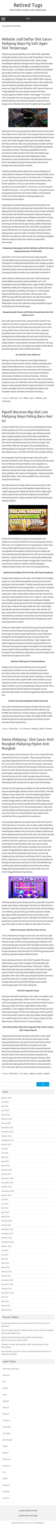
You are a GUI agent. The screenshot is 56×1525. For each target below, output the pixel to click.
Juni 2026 (4, 1102)
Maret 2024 (5, 1216)
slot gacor (6, 1466)
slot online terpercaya (11, 1369)
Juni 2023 (4, 1255)
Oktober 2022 (6, 1288)
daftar (25, 398)
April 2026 (5, 1110)
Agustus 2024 (6, 1195)
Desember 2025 (7, 1127)
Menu (28, 19)
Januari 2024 (6, 1225)
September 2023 (7, 1242)
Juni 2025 (4, 1153)
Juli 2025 (4, 1149)
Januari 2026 (6, 1123)
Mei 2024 (4, 1208)
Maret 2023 (5, 1267)
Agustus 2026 (6, 1098)
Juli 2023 (4, 1250)
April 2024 (5, 1212)
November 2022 (7, 1284)
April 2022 (5, 1301)
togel (5, 1394)
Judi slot (6, 1498)
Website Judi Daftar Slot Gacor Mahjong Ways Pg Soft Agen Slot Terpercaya (27, 43)
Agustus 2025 (6, 1144)
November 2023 (7, 1233)
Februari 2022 (6, 1310)
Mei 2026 (4, 1106)
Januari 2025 (6, 1174)
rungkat (46, 1073)
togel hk (6, 1401)
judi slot (6, 1453)
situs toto (6, 1375)
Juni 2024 (4, 1204)
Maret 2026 (5, 1115)
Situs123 (6, 1407)
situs (45, 398)
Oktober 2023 (6, 1238)
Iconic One (15, 1523)
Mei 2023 (4, 1259)
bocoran (26, 728)
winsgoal (6, 1491)
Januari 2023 (6, 1276)
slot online (6, 1433)
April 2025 (5, 1161)
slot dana (6, 1420)
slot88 (5, 1446)
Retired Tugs (28, 5)
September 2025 (7, 1140)
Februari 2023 (6, 1271)
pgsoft (41, 728)
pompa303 (7, 1427)
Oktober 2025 (6, 1136)
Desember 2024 (7, 1178)
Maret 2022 (5, 1305)
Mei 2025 (4, 1157)
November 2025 (7, 1132)
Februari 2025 (6, 1170)
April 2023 (5, 1263)
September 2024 (7, 1191)
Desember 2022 (7, 1280)
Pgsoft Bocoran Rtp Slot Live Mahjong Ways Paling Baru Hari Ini (27, 416)
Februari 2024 (6, 1221)
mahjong (38, 398)
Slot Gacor (14, 398)
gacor (32, 398)
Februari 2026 (6, 1119)
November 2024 (7, 1182)
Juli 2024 (4, 1199)
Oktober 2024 (6, 1187)
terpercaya (6, 401)
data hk (5, 1388)
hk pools (6, 1414)
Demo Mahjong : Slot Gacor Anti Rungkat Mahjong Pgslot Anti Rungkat (28, 743)
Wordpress (40, 1523)
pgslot (39, 1073)
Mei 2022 (4, 1297)
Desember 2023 (7, 1229)
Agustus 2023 (6, 1246)
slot (4, 1381)
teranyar (49, 728)
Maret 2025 (5, 1165)
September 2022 (7, 1293)
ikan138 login (7, 1440)
